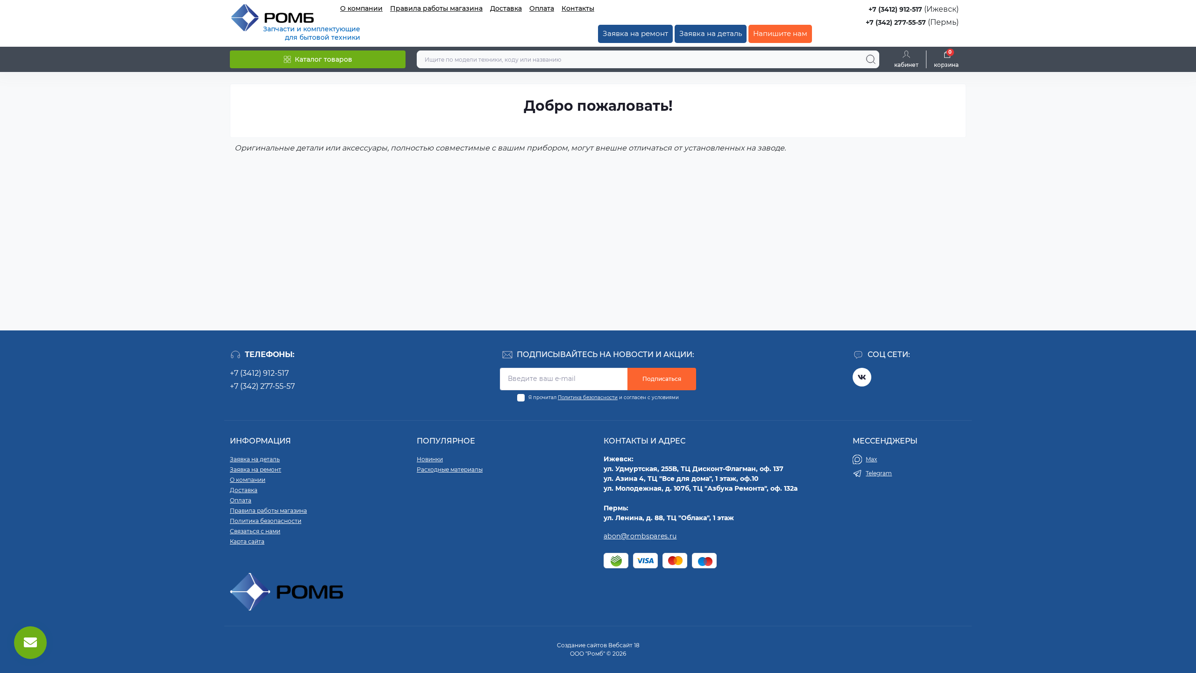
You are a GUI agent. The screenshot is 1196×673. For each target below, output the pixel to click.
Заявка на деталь (710, 33)
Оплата (541, 8)
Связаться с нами (255, 531)
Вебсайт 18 (624, 645)
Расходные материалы (450, 469)
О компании (361, 8)
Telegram (879, 473)
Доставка (506, 8)
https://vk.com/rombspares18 (862, 377)
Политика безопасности (588, 397)
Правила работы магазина (436, 8)
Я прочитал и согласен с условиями (603, 397)
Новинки (430, 459)
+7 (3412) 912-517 (895, 9)
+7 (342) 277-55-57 (896, 22)
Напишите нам (780, 33)
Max (871, 459)
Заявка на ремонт (635, 33)
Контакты (578, 8)
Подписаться (661, 378)
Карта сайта (247, 541)
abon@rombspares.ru (640, 536)
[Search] (870, 59)
